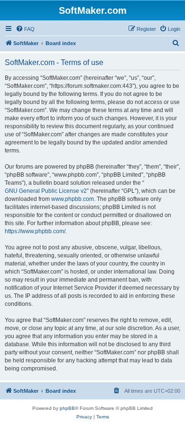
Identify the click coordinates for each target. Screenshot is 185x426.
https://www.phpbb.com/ (35, 231)
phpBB (67, 408)
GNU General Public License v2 (46, 191)
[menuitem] (25, 29)
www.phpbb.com (72, 199)
